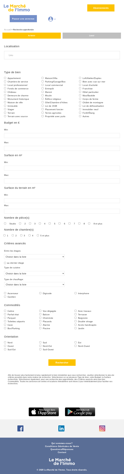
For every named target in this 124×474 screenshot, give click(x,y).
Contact (62, 452)
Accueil (7, 30)
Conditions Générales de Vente (62, 446)
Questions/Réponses (62, 449)
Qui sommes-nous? (62, 443)
